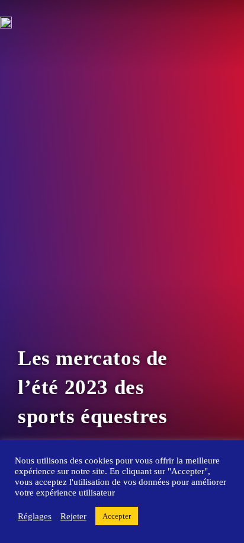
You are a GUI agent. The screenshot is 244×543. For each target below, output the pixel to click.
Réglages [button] (35, 516)
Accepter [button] (116, 516)
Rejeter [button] (73, 516)
